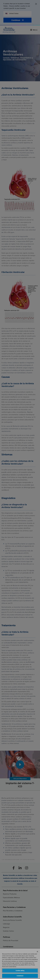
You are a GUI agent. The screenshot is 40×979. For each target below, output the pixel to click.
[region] (20, 964)
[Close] (37, 951)
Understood (20, 976)
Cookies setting (20, 970)
